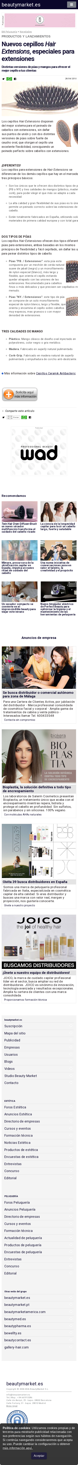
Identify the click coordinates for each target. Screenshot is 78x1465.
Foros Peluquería (17, 1202)
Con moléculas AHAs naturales (23, 814)
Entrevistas (13, 1164)
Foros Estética (15, 1107)
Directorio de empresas (22, 1121)
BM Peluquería (9, 31)
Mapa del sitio (15, 1033)
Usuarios (11, 1054)
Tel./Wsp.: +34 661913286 (19, 1397)
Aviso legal (12, 1406)
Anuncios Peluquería (20, 1209)
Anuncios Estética (18, 1114)
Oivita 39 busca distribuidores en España (35, 882)
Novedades (26, 31)
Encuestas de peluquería (23, 1252)
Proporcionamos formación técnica (25, 999)
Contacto (11, 1083)
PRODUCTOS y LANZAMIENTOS (26, 36)
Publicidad (12, 1040)
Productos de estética (21, 1150)
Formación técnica (18, 1135)
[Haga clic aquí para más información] (20, 400)
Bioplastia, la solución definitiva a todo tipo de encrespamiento (37, 789)
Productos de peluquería (23, 1245)
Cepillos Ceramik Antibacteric (56, 373)
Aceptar (39, 1455)
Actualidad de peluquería (23, 1238)
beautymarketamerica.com (25, 1312)
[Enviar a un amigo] (13, 418)
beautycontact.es (17, 1340)
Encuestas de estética (21, 1157)
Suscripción (13, 1026)
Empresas (12, 1047)
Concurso (11, 1171)
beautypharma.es (17, 1326)
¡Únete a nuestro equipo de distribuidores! (36, 973)
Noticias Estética (17, 1143)
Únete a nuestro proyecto (19, 905)
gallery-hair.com (16, 1347)
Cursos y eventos (17, 1128)
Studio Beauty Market (20, 1076)
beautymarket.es (21, 5)
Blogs (8, 1061)
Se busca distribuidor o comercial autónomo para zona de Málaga (38, 694)
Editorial (10, 1178)
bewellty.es (13, 1333)
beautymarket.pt (17, 1305)
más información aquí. (18, 1448)
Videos (9, 1069)
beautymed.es (15, 1319)
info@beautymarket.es (18, 1395)
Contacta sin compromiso (19, 719)
